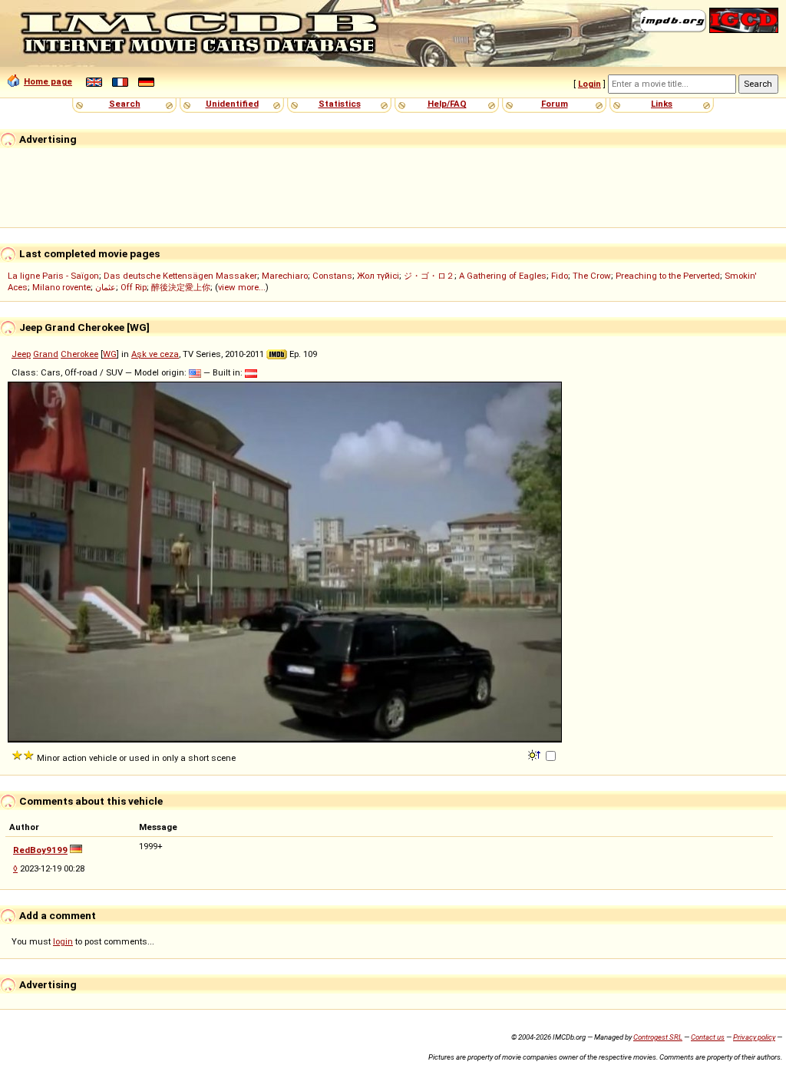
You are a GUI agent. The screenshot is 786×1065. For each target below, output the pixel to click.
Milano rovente (61, 287)
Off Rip (134, 287)
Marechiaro (285, 275)
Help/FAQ (447, 103)
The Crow (592, 275)
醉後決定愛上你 (180, 287)
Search (124, 103)
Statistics (340, 103)
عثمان (105, 287)
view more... (242, 287)
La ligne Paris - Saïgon (53, 275)
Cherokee (79, 354)
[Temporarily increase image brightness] (535, 754)
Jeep (21, 354)
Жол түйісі (378, 275)
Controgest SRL (657, 1037)
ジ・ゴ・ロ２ (429, 275)
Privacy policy (754, 1037)
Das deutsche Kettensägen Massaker (180, 275)
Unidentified (232, 103)
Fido (559, 275)
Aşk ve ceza (155, 354)
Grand (45, 354)
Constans (332, 275)
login (63, 941)
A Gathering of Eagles (503, 275)
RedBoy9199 (40, 850)
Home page (48, 81)
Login (589, 83)
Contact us (708, 1037)
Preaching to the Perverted (668, 275)
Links (661, 103)
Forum (554, 103)
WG (110, 354)
